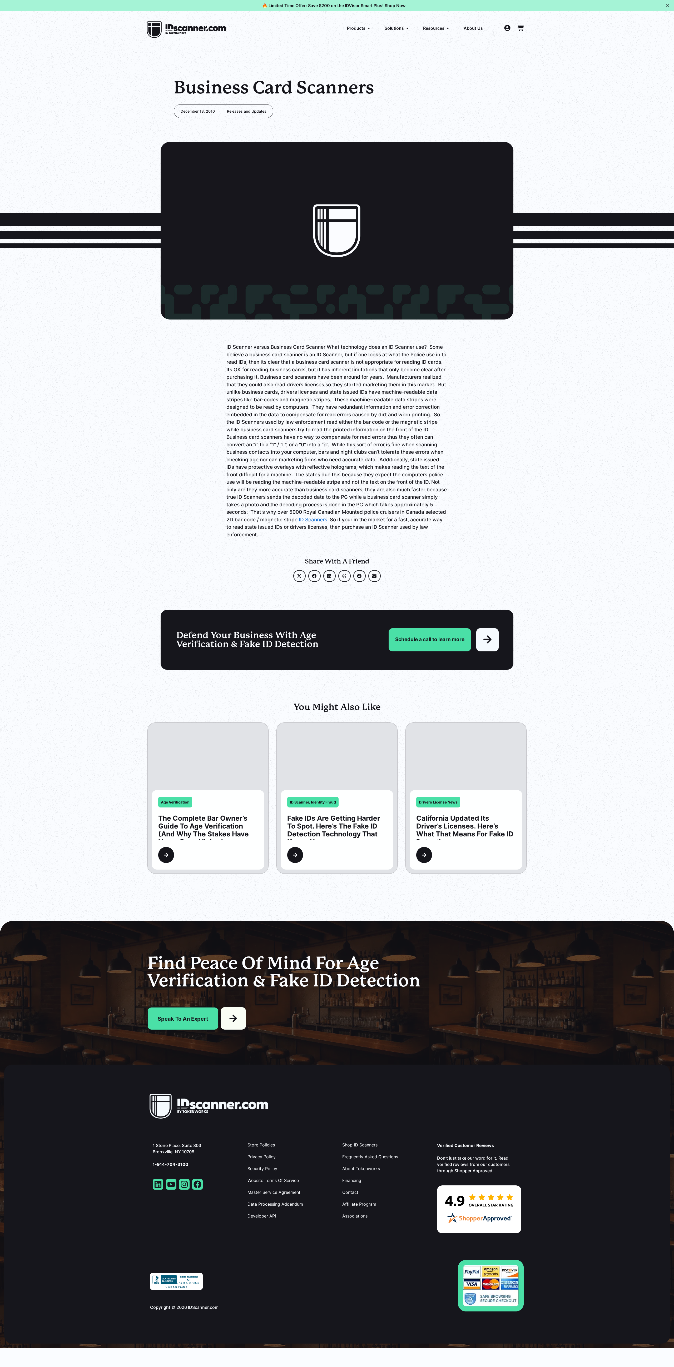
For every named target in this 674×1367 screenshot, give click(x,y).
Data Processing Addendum (275, 1204)
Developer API (261, 1216)
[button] (299, 576)
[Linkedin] (158, 1184)
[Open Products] (369, 28)
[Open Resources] (448, 28)
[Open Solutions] (407, 28)
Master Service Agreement (273, 1192)
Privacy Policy (261, 1156)
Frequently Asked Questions (370, 1156)
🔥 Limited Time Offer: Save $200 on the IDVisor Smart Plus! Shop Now (333, 5)
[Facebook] (197, 1184)
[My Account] (507, 28)
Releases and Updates (246, 111)
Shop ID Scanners (360, 1145)
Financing (351, 1180)
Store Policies (261, 1145)
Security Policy (262, 1168)
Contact (350, 1192)
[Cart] (520, 27)
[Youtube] (171, 1184)
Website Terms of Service (273, 1180)
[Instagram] (184, 1184)
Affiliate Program (359, 1204)
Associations (355, 1216)
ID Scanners (313, 519)
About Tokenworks (361, 1168)
